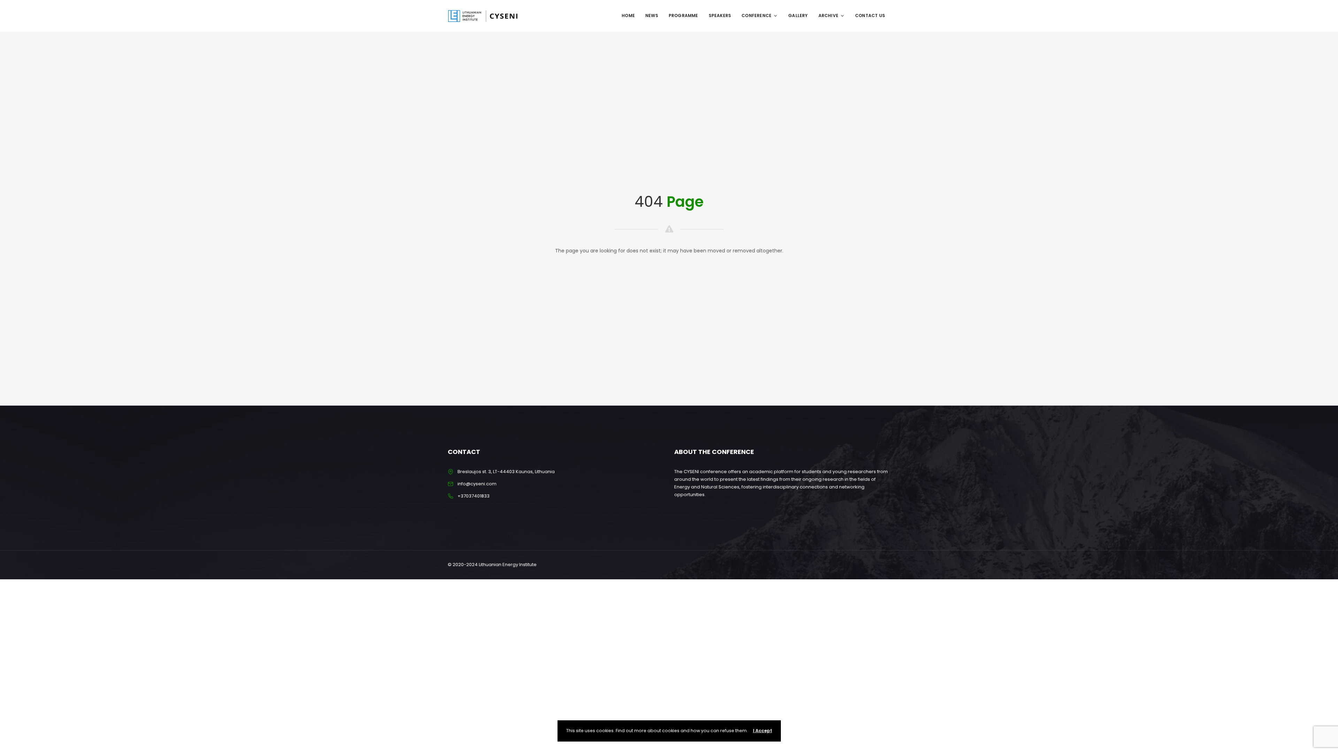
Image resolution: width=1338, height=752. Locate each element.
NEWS (651, 15)
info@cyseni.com (477, 483)
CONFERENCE (756, 15)
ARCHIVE (828, 15)
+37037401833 (473, 496)
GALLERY (798, 15)
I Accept (762, 731)
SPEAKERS (720, 15)
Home (628, 15)
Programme (683, 15)
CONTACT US (870, 15)
